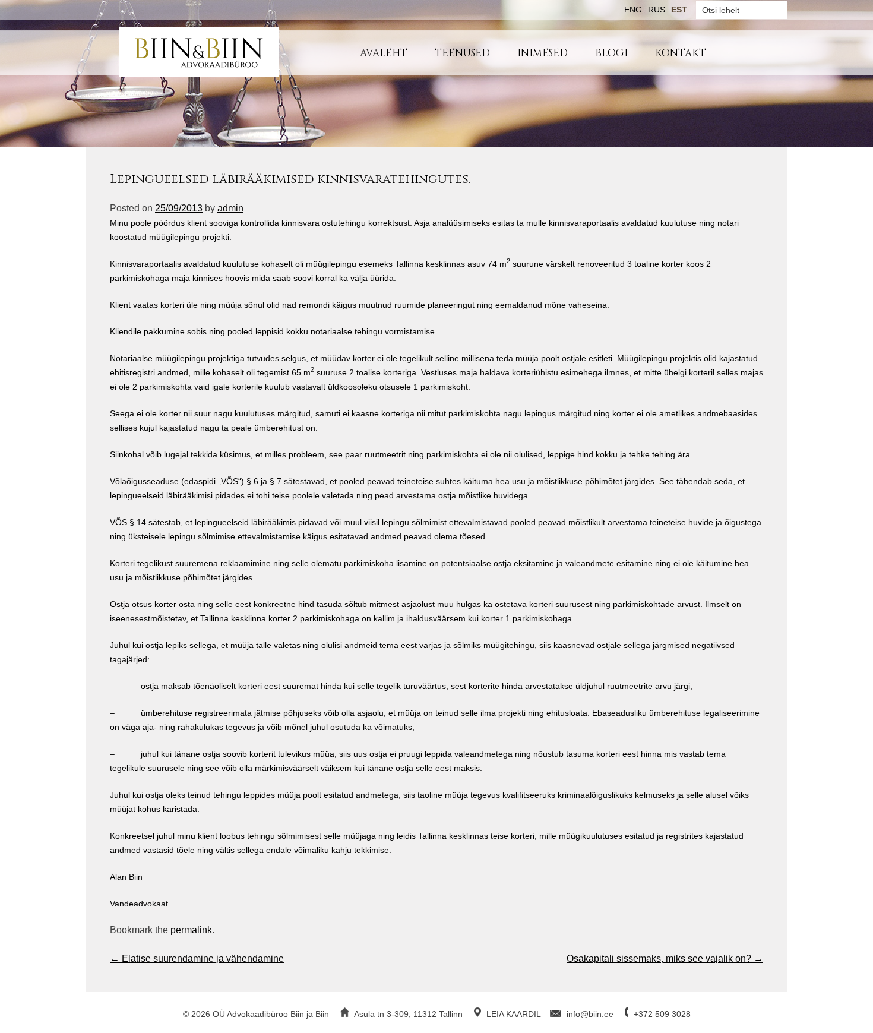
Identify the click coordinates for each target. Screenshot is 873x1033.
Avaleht (383, 53)
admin (230, 208)
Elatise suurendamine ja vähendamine (197, 958)
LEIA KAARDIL (513, 1014)
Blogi (611, 53)
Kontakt (680, 53)
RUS (656, 9)
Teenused (462, 53)
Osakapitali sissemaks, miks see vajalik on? (665, 958)
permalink (191, 930)
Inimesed (542, 53)
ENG (633, 9)
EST (679, 9)
